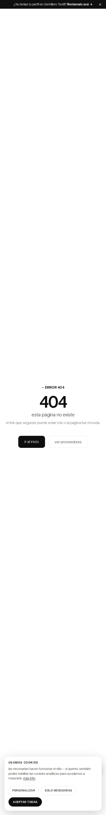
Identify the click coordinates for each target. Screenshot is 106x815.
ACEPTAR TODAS (25, 802)
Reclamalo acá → (80, 4)
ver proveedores (68, 441)
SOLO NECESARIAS (58, 790)
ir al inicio (31, 441)
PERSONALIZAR (23, 790)
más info (29, 778)
